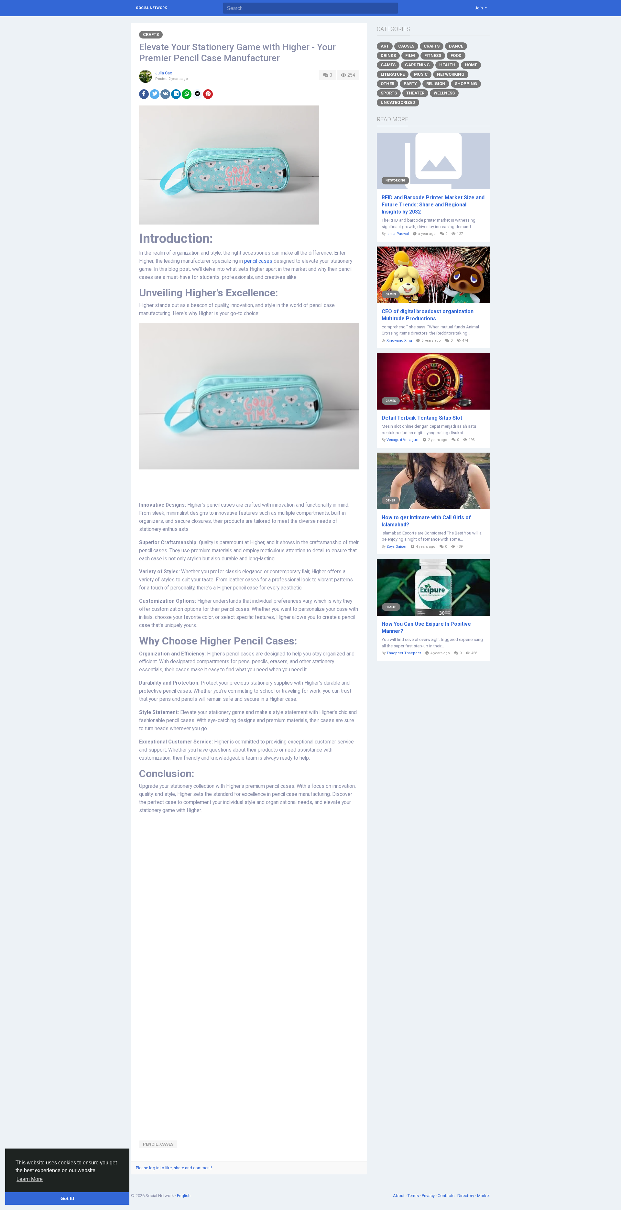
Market (483, 1195)
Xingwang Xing (399, 340)
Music (421, 74)
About (399, 1195)
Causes (406, 46)
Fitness (432, 55)
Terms (414, 1195)
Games (388, 64)
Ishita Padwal (398, 234)
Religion (435, 83)
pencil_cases (158, 1144)
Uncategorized (398, 102)
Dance (456, 46)
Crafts (151, 34)
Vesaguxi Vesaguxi (403, 440)
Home (471, 64)
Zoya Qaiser (397, 546)
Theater (415, 93)
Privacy (429, 1195)
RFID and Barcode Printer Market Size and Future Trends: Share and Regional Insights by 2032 (433, 204)
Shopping (466, 83)
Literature (393, 74)
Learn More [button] (29, 1179)
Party (410, 83)
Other (387, 83)
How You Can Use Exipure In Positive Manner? (426, 627)
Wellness (444, 93)
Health (447, 64)
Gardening (417, 64)
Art (385, 46)
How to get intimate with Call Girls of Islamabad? (426, 521)
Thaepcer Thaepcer (404, 653)
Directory (466, 1195)
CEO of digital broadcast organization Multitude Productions (428, 315)
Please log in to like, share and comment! (174, 1167)
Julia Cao (163, 73)
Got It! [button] (67, 1198)
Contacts (446, 1195)
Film (410, 55)
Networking (450, 74)
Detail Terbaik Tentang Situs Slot (422, 418)
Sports (389, 93)
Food (456, 55)
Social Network (151, 8)
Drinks (388, 55)
